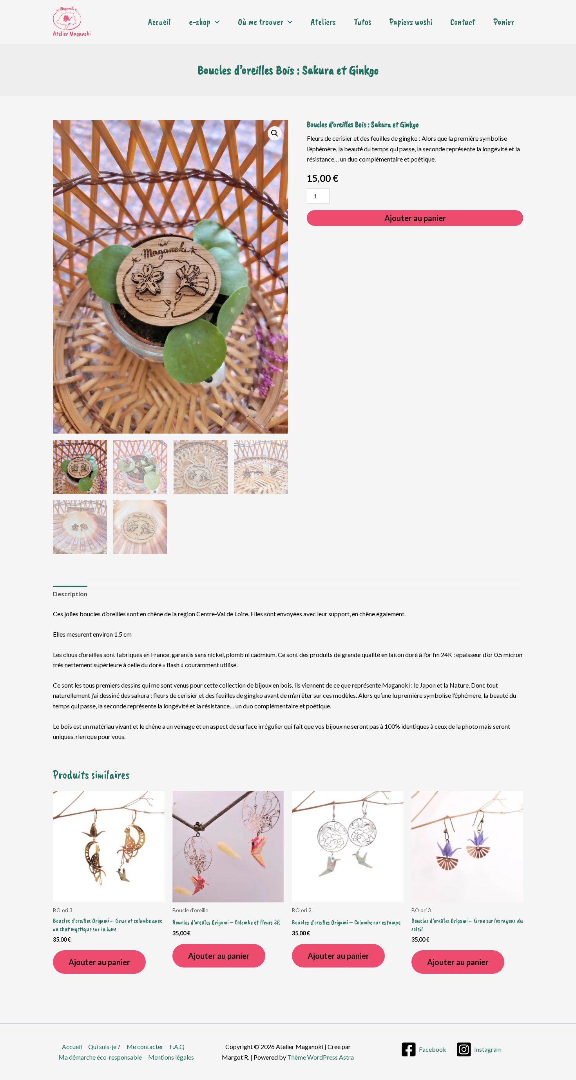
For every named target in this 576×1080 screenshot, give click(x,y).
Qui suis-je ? (104, 1046)
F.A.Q (177, 1046)
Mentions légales (171, 1057)
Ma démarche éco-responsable (100, 1057)
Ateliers (323, 21)
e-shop (199, 21)
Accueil (159, 21)
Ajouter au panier (415, 218)
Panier (503, 21)
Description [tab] (70, 593)
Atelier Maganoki (72, 34)
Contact (462, 21)
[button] (215, 22)
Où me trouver (260, 21)
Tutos (362, 21)
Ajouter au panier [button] (99, 962)
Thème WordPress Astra (320, 1057)
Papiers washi (410, 21)
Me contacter (145, 1046)
